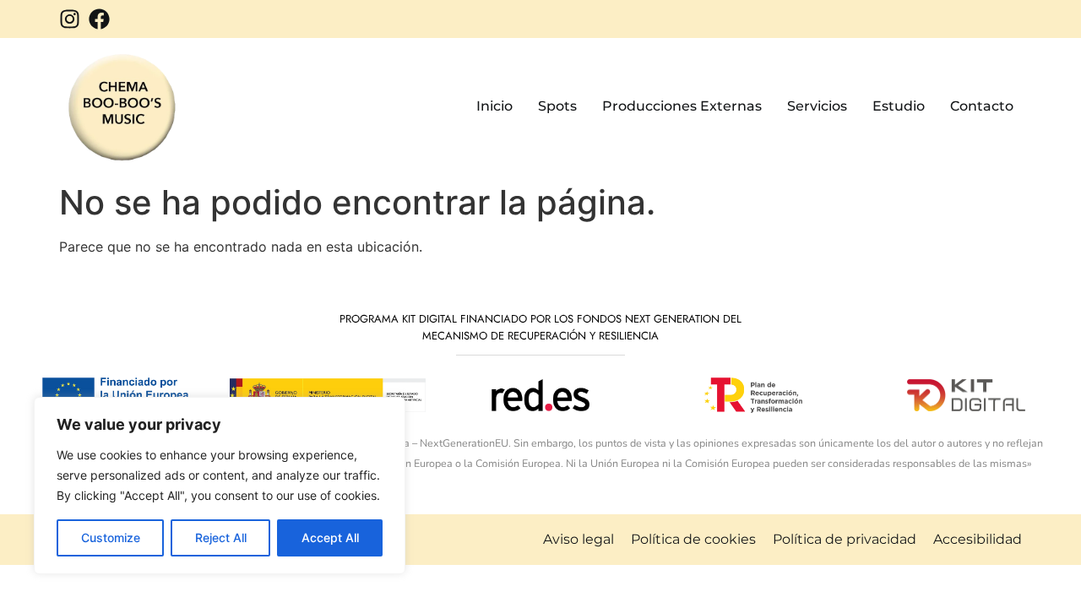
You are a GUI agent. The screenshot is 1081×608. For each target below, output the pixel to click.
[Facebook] (99, 19)
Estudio (898, 106)
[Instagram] (69, 19)
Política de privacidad (844, 539)
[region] (219, 485)
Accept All (330, 537)
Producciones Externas (682, 106)
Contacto (981, 106)
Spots (557, 106)
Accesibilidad (977, 539)
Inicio (494, 106)
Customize (110, 537)
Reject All (221, 537)
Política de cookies (693, 539)
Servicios (817, 106)
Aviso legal (578, 539)
